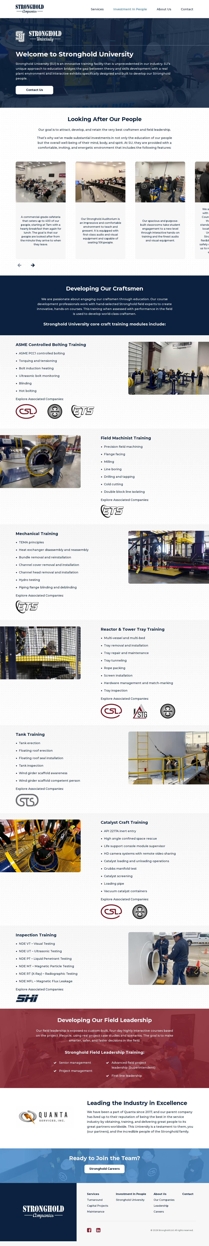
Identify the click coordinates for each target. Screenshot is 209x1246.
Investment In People (130, 9)
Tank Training (30, 734)
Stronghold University (130, 1199)
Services (97, 9)
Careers (159, 1211)
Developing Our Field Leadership (104, 1020)
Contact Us (34, 90)
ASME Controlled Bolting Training (51, 344)
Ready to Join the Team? (104, 1158)
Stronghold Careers (104, 1169)
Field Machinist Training (126, 438)
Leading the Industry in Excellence (137, 1103)
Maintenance (95, 1211)
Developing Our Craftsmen (104, 288)
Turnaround (95, 1199)
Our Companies (164, 1199)
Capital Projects (97, 1205)
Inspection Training (36, 935)
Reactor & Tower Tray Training (133, 629)
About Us (164, 9)
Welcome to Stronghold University (74, 54)
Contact (187, 9)
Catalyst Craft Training (124, 822)
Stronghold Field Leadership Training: (104, 1052)
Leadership (161, 1205)
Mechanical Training (37, 533)
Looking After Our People (105, 119)
